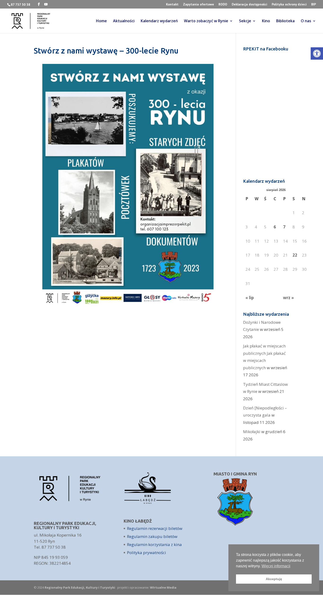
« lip (249, 297)
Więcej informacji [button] (276, 566)
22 (294, 255)
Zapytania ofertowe (198, 4)
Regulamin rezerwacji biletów (154, 528)
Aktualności (124, 21)
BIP (313, 4)
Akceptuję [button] (274, 579)
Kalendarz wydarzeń (159, 21)
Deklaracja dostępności (249, 4)
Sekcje (245, 21)
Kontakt (172, 4)
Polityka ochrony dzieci (289, 4)
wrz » (288, 297)
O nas (306, 21)
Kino (266, 21)
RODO (222, 4)
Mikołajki (251, 431)
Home (101, 21)
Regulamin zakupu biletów (152, 536)
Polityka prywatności (146, 552)
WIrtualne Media (163, 587)
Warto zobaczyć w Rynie (206, 21)
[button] (317, 53)
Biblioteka (285, 21)
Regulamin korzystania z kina (154, 544)
